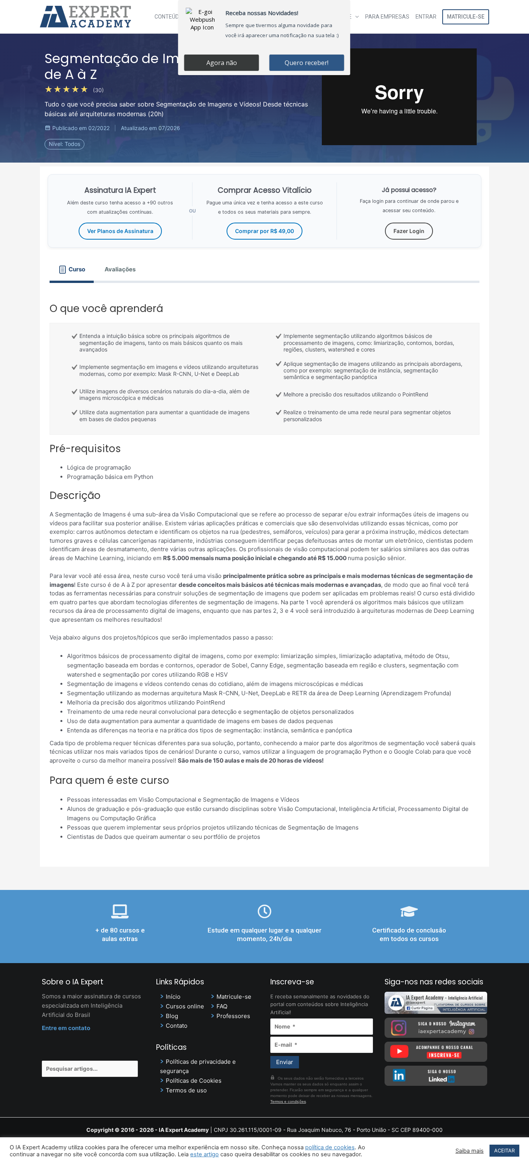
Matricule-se (465, 17)
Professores (233, 1016)
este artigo (204, 1154)
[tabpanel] (264, 570)
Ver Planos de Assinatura (120, 231)
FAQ (221, 1006)
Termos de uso (186, 1090)
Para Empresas (387, 17)
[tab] (72, 269)
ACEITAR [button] (504, 1150)
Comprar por (264, 231)
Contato (176, 1025)
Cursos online (185, 1006)
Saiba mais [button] (469, 1150)
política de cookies (330, 1147)
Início (173, 996)
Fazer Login (408, 231)
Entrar (426, 17)
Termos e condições (288, 1101)
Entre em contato (66, 1028)
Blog (172, 1016)
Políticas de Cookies (194, 1080)
